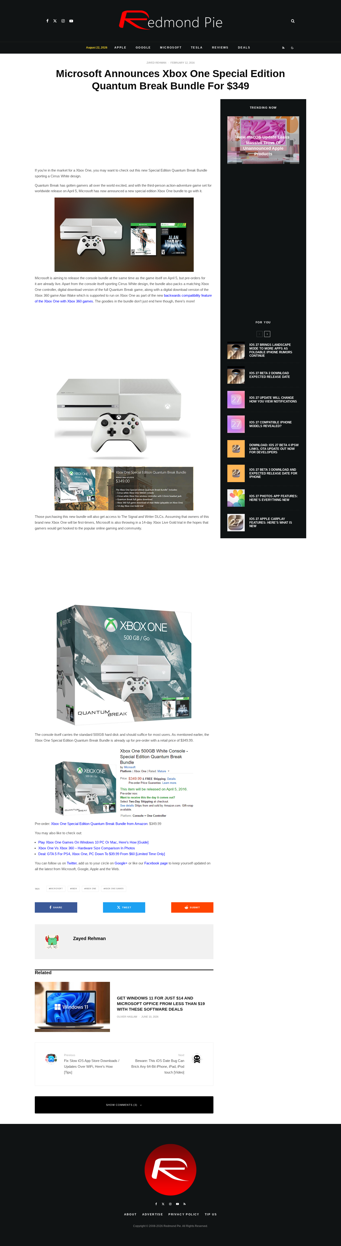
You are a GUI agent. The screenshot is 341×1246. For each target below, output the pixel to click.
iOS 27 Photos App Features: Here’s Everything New (273, 498)
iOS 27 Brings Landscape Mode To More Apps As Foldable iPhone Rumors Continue (270, 350)
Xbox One (91, 889)
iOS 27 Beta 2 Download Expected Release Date (269, 375)
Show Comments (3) (121, 1104)
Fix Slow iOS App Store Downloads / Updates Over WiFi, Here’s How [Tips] (91, 1064)
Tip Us (211, 1214)
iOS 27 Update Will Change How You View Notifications (273, 399)
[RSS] (284, 48)
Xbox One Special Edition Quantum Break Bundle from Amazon (99, 824)
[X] (55, 21)
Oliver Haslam (127, 1016)
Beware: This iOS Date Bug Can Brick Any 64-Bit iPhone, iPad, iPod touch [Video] (157, 1064)
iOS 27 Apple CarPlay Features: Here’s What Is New (270, 522)
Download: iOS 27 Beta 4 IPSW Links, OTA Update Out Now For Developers (274, 448)
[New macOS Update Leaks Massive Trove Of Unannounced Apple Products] (263, 140)
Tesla (197, 47)
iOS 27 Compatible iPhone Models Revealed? (270, 424)
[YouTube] (71, 21)
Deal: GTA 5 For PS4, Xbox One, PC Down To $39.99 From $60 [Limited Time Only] (101, 854)
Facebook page (156, 863)
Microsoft (171, 47)
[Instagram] (63, 21)
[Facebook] (47, 21)
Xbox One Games (114, 889)
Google (143, 47)
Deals (244, 47)
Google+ (121, 863)
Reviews (220, 47)
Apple (120, 47)
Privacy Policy (183, 1214)
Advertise (152, 1214)
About (130, 1214)
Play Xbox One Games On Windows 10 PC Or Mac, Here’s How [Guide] (93, 842)
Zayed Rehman (156, 62)
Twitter (72, 863)
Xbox (74, 889)
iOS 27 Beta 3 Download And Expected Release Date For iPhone (273, 473)
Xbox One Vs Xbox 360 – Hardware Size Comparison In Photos (86, 848)
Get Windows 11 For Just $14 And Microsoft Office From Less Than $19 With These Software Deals (161, 1004)
